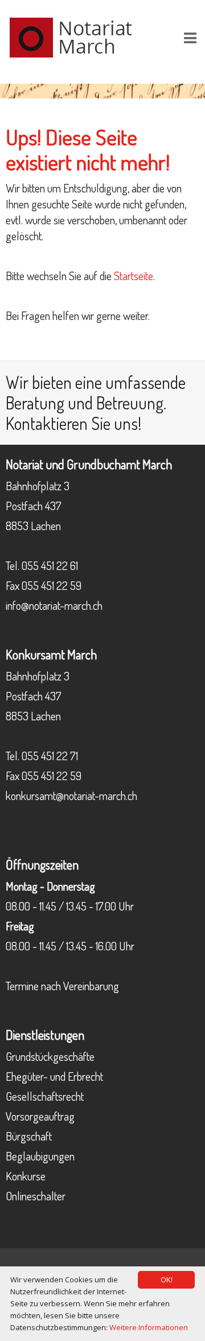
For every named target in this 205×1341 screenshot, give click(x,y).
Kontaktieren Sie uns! (74, 423)
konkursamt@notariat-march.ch (71, 795)
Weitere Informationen (148, 1327)
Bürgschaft (29, 1136)
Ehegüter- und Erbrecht (54, 1076)
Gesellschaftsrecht (45, 1096)
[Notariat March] (80, 35)
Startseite (133, 275)
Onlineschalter (35, 1195)
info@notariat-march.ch (54, 605)
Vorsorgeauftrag (40, 1116)
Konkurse (26, 1175)
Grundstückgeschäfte (50, 1056)
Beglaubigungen (40, 1156)
